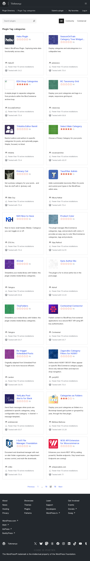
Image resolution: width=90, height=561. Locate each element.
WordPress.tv (53, 513)
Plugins (27, 509)
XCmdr (20, 261)
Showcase (28, 500)
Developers (51, 509)
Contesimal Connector (71, 306)
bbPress (7, 529)
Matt (5, 525)
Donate (72, 509)
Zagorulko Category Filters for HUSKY (70, 352)
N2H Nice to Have (25, 216)
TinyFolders (22, 306)
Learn (48, 500)
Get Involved (73, 500)
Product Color (67, 216)
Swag (71, 513)
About (5, 500)
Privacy (5, 513)
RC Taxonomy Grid (69, 81)
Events (71, 505)
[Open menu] (86, 3)
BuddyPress (8, 533)
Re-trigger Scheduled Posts (25, 352)
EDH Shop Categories (27, 81)
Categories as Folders (71, 395)
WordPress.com (10, 521)
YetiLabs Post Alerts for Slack (24, 396)
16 (46, 486)
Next (60, 487)
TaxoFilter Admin (68, 171)
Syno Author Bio (68, 261)
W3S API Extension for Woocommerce (69, 441)
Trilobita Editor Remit (27, 126)
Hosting (5, 509)
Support (49, 505)
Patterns (28, 513)
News (4, 505)
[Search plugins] (34, 21)
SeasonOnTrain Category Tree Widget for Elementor (71, 38)
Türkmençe (12, 544)
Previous (31, 487)
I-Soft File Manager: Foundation (27, 441)
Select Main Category (71, 126)
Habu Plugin (22, 36)
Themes (27, 505)
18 (55, 486)
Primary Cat (22, 171)
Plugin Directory (8, 11)
